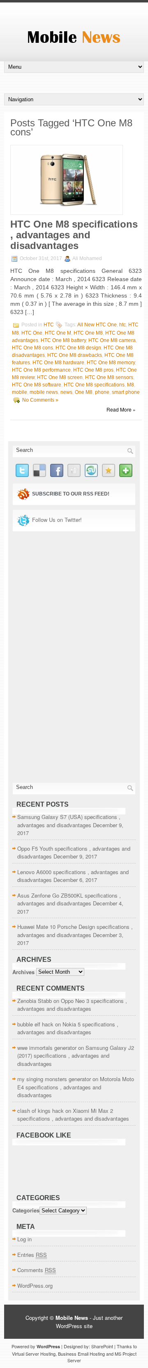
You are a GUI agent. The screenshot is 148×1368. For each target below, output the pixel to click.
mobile (19, 392)
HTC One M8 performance (41, 370)
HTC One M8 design (78, 348)
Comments (36, 1270)
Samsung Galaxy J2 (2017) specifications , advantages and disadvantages (75, 1056)
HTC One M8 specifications (94, 385)
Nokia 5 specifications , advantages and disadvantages (67, 1028)
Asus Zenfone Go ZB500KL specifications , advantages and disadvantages (69, 899)
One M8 (83, 392)
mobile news (44, 392)
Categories (25, 1210)
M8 (130, 385)
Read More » (121, 409)
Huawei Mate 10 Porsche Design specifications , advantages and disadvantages (75, 931)
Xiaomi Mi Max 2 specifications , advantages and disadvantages (73, 1115)
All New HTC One (97, 325)
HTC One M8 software (36, 385)
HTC (49, 325)
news (66, 392)
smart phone (126, 392)
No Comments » (40, 400)
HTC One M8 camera (112, 340)
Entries (32, 1255)
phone (102, 392)
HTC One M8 (88, 333)
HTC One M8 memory (111, 362)
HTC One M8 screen (60, 377)
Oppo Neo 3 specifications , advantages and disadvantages (72, 1005)
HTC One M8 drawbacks (74, 355)
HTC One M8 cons (32, 348)
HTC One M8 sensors (109, 377)
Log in (24, 1239)
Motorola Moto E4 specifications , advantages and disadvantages (75, 1087)
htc (122, 325)
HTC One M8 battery (63, 340)
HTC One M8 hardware (58, 362)
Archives (23, 971)
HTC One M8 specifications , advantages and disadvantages (74, 235)
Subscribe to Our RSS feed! (70, 494)
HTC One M (58, 333)
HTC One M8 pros (93, 370)
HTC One (31, 333)
